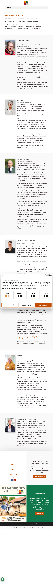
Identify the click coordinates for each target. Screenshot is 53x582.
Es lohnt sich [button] (39, 513)
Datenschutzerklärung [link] (27, 523)
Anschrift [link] (13, 464)
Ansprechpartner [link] (13, 462)
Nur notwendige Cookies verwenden (9, 305)
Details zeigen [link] (45, 300)
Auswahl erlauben (26, 305)
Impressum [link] (17, 523)
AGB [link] (36, 523)
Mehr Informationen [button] (40, 476)
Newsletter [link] (13, 472)
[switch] (20, 296)
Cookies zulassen (43, 305)
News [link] (13, 469)
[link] (46, 275)
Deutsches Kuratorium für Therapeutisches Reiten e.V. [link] (24, 527)
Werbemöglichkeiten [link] (13, 477)
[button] (26, 7)
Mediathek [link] (13, 467)
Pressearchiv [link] (13, 474)
